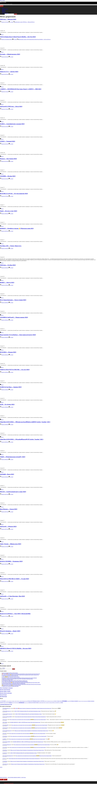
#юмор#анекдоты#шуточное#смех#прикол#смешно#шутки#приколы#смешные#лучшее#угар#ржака (19, 677)
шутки (59, 702)
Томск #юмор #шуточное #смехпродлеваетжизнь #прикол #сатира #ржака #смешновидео (30, 716)
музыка (64, 701)
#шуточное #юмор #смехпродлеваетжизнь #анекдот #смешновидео (13, 683)
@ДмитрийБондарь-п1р (7, 711)
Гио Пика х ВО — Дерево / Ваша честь (10, 245)
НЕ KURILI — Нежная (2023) (8, 352)
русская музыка (35, 702)
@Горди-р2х (5, 719)
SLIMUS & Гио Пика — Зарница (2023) (11, 387)
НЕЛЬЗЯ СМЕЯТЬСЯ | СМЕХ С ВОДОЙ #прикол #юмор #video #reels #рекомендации (25, 722)
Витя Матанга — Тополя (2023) (8, 509)
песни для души (14, 702)
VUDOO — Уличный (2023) (7, 141)
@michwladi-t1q (5, 727)
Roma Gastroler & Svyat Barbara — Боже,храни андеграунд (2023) (18, 334)
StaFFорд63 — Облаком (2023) (8, 526)
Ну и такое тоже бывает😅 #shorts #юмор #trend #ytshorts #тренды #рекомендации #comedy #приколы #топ (20, 674)
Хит (43, 701)
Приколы (3, 10)
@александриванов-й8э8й (7, 716)
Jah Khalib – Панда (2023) (7, 474)
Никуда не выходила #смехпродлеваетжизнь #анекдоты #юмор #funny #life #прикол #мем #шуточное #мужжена (21, 684)
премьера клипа (26, 702)
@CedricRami (5, 761)
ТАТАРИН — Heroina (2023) (7, 176)
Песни (2, 34)
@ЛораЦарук (5, 750)
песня (18, 702)
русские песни (41, 702)
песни (10, 702)
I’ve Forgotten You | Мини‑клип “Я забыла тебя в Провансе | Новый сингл (14, 680)
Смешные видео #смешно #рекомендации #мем (10, 686)
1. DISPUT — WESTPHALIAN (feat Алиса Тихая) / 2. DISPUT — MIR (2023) (20, 89)
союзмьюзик (50, 702)
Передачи (3, 9)
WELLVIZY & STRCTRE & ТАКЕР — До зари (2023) (14, 578)
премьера (21, 702)
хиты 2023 (57, 702)
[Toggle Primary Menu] (1, 6)
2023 (2, 701)
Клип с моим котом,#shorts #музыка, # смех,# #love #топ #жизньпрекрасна (15, 681)
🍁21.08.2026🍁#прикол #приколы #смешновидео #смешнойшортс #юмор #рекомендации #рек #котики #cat (21, 673)
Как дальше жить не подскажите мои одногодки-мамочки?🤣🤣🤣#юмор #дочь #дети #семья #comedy (28, 719)
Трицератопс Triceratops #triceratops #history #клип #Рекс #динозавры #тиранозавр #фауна (17, 678)
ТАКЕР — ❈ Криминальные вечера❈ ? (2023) (12, 456)
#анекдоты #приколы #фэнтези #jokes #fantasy (10, 672)
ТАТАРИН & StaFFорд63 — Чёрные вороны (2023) (14, 317)
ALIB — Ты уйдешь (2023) (7, 404)
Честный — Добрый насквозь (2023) (10, 54)
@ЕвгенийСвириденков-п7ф (8, 755)
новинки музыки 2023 (6, 702)
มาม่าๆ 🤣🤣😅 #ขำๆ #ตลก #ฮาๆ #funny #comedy (11, 676)
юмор (62, 702)
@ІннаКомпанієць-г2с (6, 708)
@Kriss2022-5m (5, 764)
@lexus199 (4, 733)
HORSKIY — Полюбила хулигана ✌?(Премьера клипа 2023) (17, 228)
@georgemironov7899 (6, 741)
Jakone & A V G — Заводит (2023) (9, 71)
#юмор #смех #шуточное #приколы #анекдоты (10, 675)
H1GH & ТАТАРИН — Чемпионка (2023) (11, 561)
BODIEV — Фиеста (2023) (7, 282)
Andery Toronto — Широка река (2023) (10, 544)
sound (15, 39)
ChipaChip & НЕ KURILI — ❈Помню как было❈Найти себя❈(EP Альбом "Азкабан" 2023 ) (25, 422)
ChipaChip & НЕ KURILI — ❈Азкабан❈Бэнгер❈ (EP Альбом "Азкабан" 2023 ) (21, 439)
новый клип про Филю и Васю (7, 679)
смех (44, 702)
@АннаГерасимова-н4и (7, 744)
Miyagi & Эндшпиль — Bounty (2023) (10, 631)
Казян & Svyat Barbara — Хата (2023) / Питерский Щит (15, 613)
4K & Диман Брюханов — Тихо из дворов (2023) (13, 300)
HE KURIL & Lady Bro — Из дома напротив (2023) (14, 193)
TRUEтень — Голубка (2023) (8, 265)
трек (53, 702)
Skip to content (2, 0)
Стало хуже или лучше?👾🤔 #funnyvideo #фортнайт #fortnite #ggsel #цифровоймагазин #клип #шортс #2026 (21, 682)
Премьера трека (36, 701)
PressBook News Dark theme (8, 783)
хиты (54, 702)
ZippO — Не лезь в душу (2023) (8, 211)
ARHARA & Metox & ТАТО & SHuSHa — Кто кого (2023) (15, 648)
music (4, 701)
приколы (30, 702)
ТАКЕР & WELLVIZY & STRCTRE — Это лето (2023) (15, 369)
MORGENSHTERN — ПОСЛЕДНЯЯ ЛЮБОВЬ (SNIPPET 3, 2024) (11, 777)
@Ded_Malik (5, 722)
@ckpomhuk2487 (5, 725)
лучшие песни (59, 701)
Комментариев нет (34, 39)
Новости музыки (3, 2)
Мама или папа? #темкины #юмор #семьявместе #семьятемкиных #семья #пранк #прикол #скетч (31, 730)
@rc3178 (4, 758)
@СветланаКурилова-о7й (7, 730)
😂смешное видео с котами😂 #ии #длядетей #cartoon (11, 685)
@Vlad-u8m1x (5, 736)
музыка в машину (74, 701)
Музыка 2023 (30, 701)
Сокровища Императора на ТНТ (6, 704)
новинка (89, 701)
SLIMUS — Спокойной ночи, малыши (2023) (12, 124)
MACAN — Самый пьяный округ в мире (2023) (13, 491)
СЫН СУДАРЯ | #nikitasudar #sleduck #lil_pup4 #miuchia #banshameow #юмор (27, 711)
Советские (4, 11)
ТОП (41, 701)
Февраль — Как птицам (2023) (8, 158)
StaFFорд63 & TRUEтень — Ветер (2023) (11, 106)
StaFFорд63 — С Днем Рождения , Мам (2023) (12, 596)
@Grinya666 (5, 747)
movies (1, 767)
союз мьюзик (47, 702)
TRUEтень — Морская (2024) (8, 19)
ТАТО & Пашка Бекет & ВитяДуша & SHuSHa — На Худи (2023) (18, 36)
